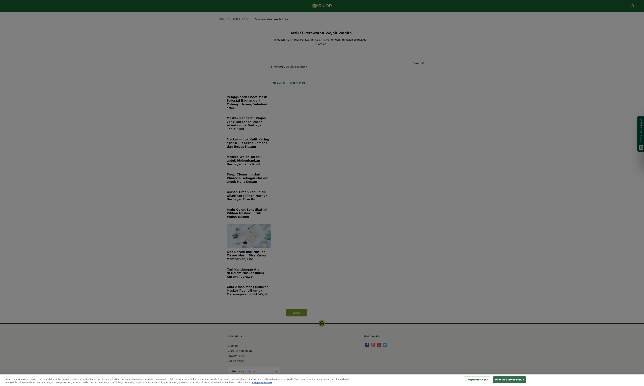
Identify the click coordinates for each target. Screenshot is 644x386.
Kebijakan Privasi (262, 382)
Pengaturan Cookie (477, 379)
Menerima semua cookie (509, 379)
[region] (322, 380)
